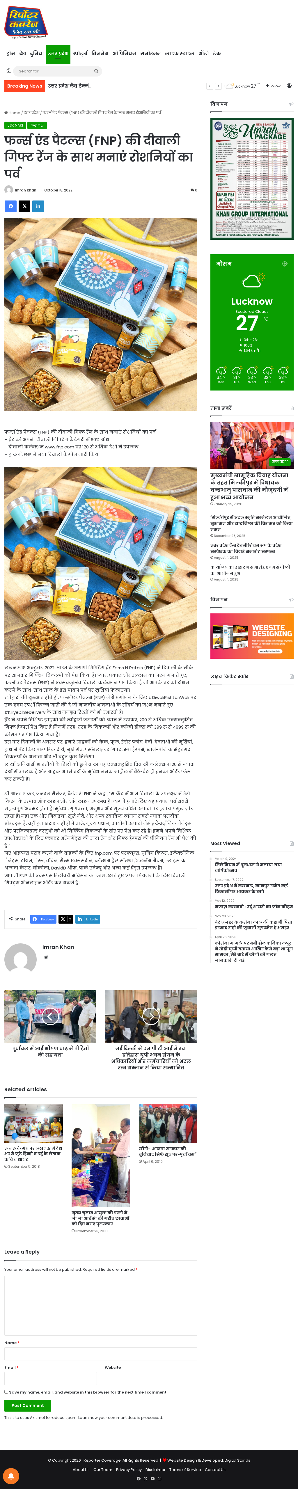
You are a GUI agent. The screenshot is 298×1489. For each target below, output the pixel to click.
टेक (217, 53)
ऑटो (203, 53)
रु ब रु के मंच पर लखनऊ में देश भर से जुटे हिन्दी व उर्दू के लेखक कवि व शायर (33, 1153)
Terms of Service (185, 1469)
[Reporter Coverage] (26, 22)
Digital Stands (237, 1460)
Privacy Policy (129, 1469)
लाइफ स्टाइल (179, 53)
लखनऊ (37, 125)
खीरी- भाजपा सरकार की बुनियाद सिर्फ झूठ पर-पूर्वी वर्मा (168, 1151)
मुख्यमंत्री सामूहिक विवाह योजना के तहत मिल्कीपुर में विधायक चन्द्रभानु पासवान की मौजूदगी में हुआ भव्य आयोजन (249, 486)
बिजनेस (100, 53)
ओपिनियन (124, 53)
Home (14, 113)
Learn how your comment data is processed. (120, 1417)
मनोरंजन (150, 53)
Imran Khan (25, 190)
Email (11, 1367)
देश (22, 53)
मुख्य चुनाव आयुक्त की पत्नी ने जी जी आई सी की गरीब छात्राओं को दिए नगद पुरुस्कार (100, 1218)
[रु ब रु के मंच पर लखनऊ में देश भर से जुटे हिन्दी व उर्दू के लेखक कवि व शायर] (33, 1123)
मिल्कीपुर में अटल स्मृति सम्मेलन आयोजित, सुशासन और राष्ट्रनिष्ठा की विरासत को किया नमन (251, 523)
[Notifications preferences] (11, 1476)
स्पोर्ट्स (79, 53)
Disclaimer (156, 1469)
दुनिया (37, 53)
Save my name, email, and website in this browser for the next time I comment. (88, 1392)
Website (113, 1367)
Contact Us (215, 1469)
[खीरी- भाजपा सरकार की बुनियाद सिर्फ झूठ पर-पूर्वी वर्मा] (168, 1123)
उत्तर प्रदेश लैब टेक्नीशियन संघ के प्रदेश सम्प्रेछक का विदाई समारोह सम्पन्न (127, 86)
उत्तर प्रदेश (58, 53)
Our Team (102, 1469)
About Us (81, 1469)
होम (10, 53)
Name (11, 1343)
